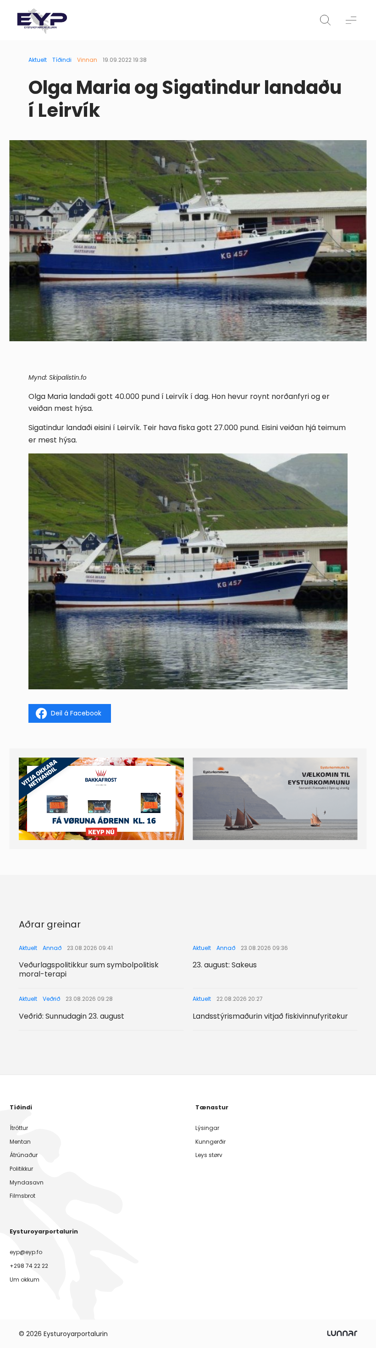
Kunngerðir (210, 1142)
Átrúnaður (24, 1155)
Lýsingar (207, 1128)
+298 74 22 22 (29, 1266)
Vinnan (87, 60)
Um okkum (24, 1279)
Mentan (20, 1142)
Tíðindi (62, 60)
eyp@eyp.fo (26, 1252)
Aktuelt (37, 60)
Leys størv (208, 1155)
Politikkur (21, 1169)
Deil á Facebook (76, 713)
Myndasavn (27, 1182)
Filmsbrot (22, 1196)
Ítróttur (19, 1128)
